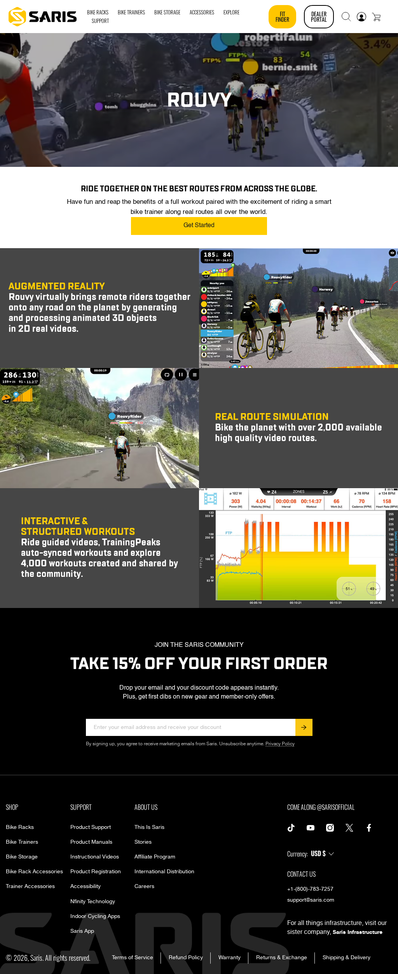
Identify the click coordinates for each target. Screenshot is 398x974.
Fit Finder (282, 16)
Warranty (229, 957)
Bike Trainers (22, 842)
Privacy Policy (280, 744)
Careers (144, 886)
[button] (346, 16)
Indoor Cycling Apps (95, 916)
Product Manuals (91, 842)
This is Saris (149, 827)
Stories (143, 842)
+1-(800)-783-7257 (310, 889)
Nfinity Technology (92, 901)
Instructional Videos (94, 856)
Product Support (90, 827)
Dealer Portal (319, 16)
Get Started (199, 225)
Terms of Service (132, 957)
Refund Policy (186, 957)
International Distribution (164, 871)
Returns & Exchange (281, 957)
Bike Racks (20, 827)
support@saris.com (310, 900)
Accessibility (85, 886)
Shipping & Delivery (346, 957)
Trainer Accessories (30, 886)
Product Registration (95, 871)
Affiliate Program (154, 856)
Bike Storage (22, 856)
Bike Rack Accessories (34, 871)
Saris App (82, 931)
